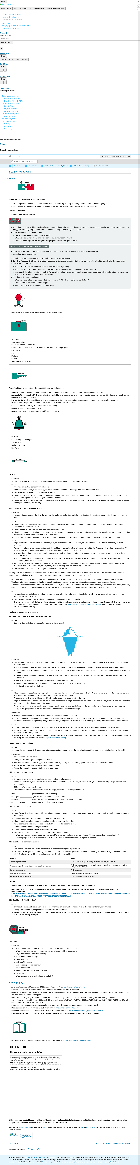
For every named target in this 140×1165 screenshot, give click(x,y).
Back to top (12, 1143)
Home (18, 166)
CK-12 (44, 1127)
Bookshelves (32, 166)
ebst (71, 1008)
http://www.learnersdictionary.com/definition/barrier (84, 1011)
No (40, 1149)
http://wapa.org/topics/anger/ (74, 987)
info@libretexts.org (112, 1162)
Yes (32, 1149)
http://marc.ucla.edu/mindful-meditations (76, 1040)
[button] (7, 126)
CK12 (82, 1127)
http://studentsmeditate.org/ (56, 738)
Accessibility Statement (74, 1162)
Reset (3, 56)
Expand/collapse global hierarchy (11, 166)
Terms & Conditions (59, 1162)
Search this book (5, 35)
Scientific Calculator (11, 111)
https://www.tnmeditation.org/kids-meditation (84, 604)
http (57, 1008)
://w (60, 1008)
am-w (67, 1008)
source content (90, 1127)
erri (64, 1008)
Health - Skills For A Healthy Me (55, 166)
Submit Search (6, 42)
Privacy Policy (47, 1162)
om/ (77, 1008)
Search (12, 161)
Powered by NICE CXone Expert (39, 1157)
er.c (74, 1008)
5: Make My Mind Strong (80, 166)
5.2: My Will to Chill (25, 1127)
